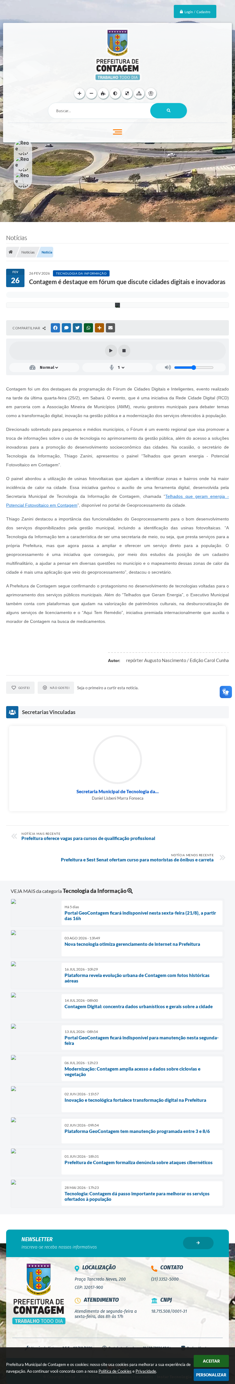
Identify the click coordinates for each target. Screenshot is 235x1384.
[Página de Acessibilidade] (151, 93)
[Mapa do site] (139, 93)
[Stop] (124, 351)
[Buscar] (168, 110)
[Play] (111, 351)
